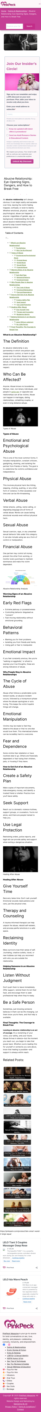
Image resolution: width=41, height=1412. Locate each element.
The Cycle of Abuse (23, 287)
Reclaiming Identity (23, 314)
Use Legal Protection (24, 305)
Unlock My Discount (22, 161)
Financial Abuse (22, 267)
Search (29, 26)
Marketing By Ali (20, 1404)
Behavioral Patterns (23, 277)
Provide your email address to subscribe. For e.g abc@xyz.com (21, 120)
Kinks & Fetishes (14, 1353)
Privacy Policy (11, 1407)
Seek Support (21, 302)
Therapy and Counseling (25, 312)
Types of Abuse (17, 253)
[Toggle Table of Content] (6, 238)
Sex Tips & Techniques (16, 1361)
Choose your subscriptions (18, 125)
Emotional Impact (23, 280)
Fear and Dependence (24, 292)
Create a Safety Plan (23, 300)
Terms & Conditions (27, 1407)
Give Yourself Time (22, 309)
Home (3, 11)
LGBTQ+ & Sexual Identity (17, 1355)
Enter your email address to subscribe (18, 108)
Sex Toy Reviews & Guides (18, 1364)
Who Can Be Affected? (24, 250)
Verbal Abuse (21, 262)
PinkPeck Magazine (11, 1333)
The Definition (21, 248)
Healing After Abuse (19, 307)
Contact (20, 1409)
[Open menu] (39, 4)
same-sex (15, 392)
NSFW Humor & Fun (15, 1358)
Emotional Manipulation (25, 290)
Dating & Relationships (17, 11)
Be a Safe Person (22, 324)
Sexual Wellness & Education (19, 1367)
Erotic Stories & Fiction (16, 1350)
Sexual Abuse (21, 265)
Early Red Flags (21, 275)
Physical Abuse (22, 260)
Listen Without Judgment (24, 322)
